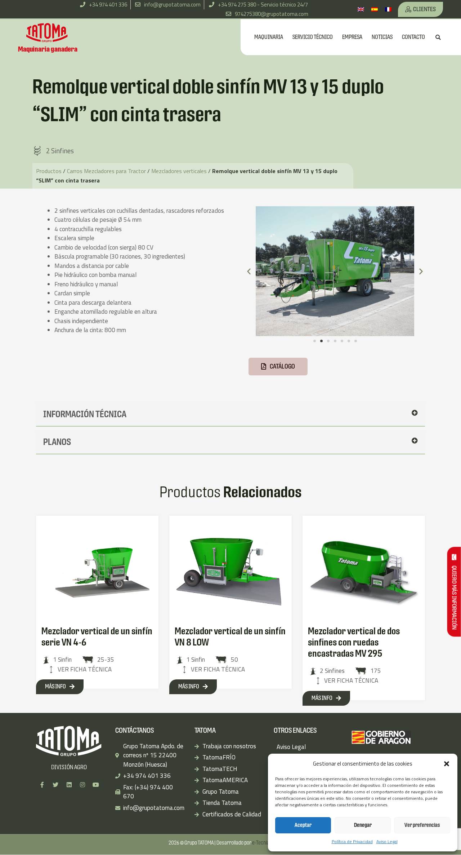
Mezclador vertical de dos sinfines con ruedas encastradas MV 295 (354, 642)
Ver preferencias (422, 825)
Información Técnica (84, 414)
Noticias (382, 37)
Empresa (352, 37)
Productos (49, 171)
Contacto (413, 37)
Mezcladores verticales (179, 171)
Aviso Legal (387, 841)
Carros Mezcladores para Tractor (106, 171)
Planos (57, 442)
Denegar (363, 825)
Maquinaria (268, 37)
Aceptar (303, 825)
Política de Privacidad (352, 841)
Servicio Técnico (312, 37)
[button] (446, 763)
